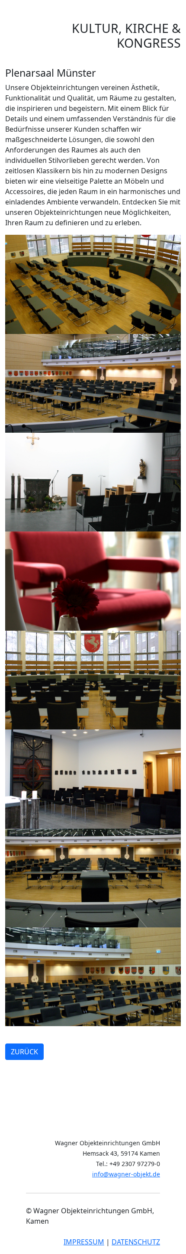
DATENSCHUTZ (136, 1242)
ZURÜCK (24, 1051)
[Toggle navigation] (29, 18)
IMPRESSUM (84, 1242)
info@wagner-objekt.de (126, 1174)
